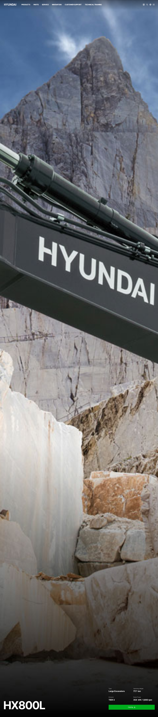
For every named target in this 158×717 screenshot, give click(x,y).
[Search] (147, 5)
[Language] (150, 5)
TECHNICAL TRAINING (93, 4)
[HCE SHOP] (144, 5)
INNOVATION (56, 4)
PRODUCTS (25, 4)
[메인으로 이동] (10, 5)
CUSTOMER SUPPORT (73, 4)
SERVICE (45, 4)
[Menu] (154, 5)
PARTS (36, 4)
